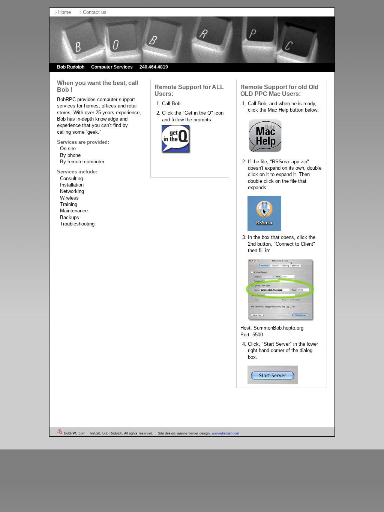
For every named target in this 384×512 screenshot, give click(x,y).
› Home (63, 12)
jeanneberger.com (225, 433)
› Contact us (93, 12)
